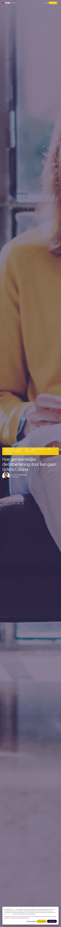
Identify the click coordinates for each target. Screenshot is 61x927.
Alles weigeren (52, 921)
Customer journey (29, 451)
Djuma (27, 449)
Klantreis (19, 449)
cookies (14, 909)
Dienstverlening (9, 449)
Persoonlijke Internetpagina (12, 451)
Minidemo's (53, 2)
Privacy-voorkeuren (31, 921)
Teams (49, 449)
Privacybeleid (9, 914)
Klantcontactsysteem (38, 449)
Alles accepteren (41, 921)
